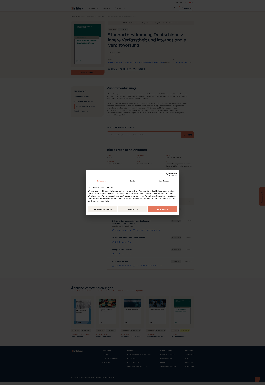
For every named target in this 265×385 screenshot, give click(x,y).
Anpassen (131, 209)
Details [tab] (132, 181)
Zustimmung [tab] (101, 181)
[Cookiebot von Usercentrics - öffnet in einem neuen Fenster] (168, 174)
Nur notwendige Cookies (103, 209)
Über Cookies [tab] (164, 181)
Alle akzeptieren (162, 209)
